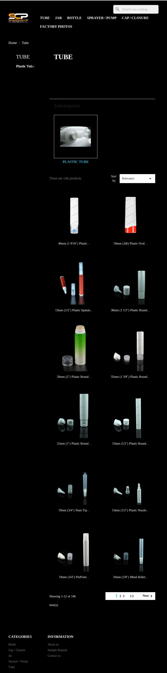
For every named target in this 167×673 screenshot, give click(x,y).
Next (148, 596)
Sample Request (57, 650)
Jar (58, 18)
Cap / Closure (135, 18)
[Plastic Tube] (75, 136)
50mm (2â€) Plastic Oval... (130, 243)
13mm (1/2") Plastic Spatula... (74, 310)
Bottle (74, 18)
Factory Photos (56, 26)
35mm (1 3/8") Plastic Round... (130, 376)
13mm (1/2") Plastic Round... (130, 443)
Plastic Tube (25, 66)
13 (132, 596)
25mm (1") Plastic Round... (74, 443)
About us (53, 644)
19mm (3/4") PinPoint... (74, 577)
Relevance (137, 178)
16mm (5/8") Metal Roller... (130, 577)
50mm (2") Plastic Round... (74, 376)
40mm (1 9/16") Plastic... (74, 243)
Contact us (54, 655)
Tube (45, 18)
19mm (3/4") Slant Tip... (74, 510)
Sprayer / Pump (102, 18)
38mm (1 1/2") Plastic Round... (130, 310)
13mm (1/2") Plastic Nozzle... (130, 510)
